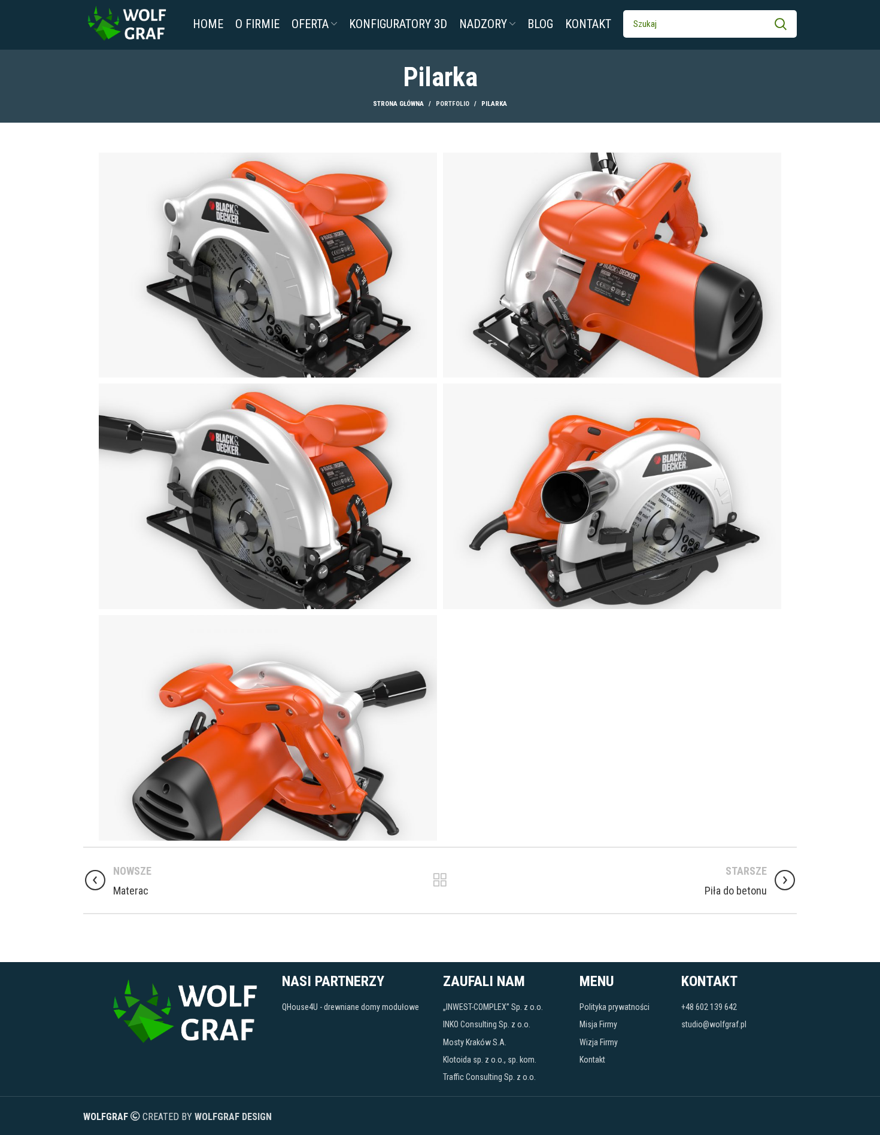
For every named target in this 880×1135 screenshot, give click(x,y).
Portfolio (452, 104)
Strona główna (398, 104)
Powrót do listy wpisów (439, 880)
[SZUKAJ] (781, 24)
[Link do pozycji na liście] (356, 1007)
